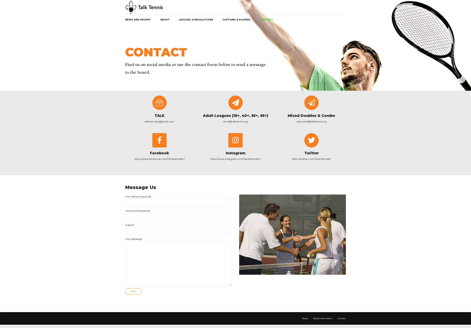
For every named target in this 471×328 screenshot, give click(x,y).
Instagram (235, 153)
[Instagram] (235, 140)
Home (131, 40)
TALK (159, 115)
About (305, 318)
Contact (266, 19)
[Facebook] (159, 140)
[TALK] (159, 103)
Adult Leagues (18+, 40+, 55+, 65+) (235, 115)
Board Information (323, 318)
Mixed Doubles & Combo (311, 115)
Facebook (159, 153)
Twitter (311, 153)
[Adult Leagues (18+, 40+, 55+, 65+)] (235, 103)
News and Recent (138, 19)
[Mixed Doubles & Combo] (311, 103)
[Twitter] (311, 140)
